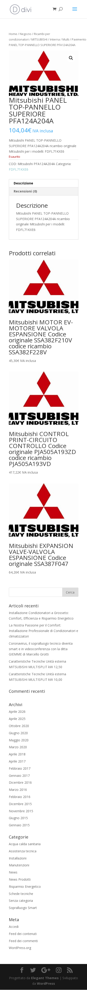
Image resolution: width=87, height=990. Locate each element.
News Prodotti (20, 879)
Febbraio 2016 (19, 797)
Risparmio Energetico (25, 886)
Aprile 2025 (17, 718)
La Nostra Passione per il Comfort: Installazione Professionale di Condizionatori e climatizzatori (43, 630)
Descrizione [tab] (23, 183)
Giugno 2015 (18, 818)
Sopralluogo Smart (23, 908)
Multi (65, 39)
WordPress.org (20, 948)
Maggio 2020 (19, 740)
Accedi (14, 926)
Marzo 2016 (18, 789)
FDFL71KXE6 (18, 169)
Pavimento (79, 39)
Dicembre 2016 (20, 782)
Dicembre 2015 (20, 804)
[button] (71, 58)
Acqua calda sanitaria (25, 844)
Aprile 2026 (17, 711)
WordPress (46, 983)
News (13, 872)
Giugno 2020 (18, 733)
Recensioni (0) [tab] (25, 191)
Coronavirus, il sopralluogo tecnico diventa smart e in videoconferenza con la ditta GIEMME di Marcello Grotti (41, 649)
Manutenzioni (19, 865)
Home (13, 34)
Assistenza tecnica (22, 851)
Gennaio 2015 (19, 825)
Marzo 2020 (18, 747)
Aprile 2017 (17, 761)
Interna (55, 39)
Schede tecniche (21, 893)
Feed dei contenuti (23, 934)
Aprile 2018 (17, 754)
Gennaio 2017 (19, 775)
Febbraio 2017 (19, 768)
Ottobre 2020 (19, 726)
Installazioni (17, 858)
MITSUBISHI (39, 39)
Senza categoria (21, 900)
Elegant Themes (45, 978)
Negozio (25, 34)
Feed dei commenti (23, 941)
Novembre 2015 (21, 811)
